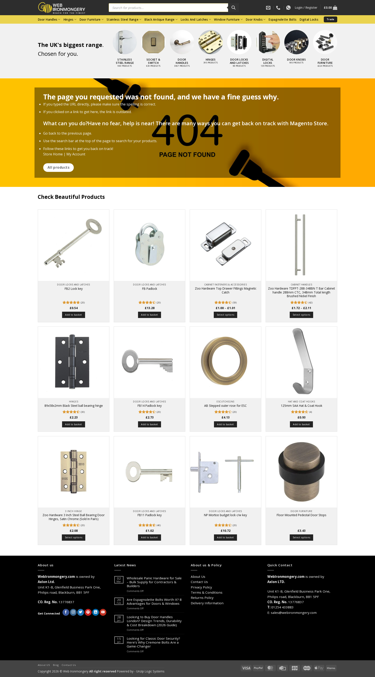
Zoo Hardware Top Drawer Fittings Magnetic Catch (225, 290)
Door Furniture (90, 19)
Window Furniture (227, 19)
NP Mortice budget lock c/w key (225, 515)
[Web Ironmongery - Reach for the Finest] (65, 8)
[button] (306, 8)
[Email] (268, 7)
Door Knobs (254, 19)
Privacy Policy (201, 587)
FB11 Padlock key (150, 515)
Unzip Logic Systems (150, 671)
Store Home (53, 154)
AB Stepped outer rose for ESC (225, 406)
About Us (198, 576)
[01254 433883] (278, 7)
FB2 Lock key (74, 289)
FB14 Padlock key (150, 406)
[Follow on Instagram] (73, 612)
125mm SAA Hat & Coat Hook (301, 406)
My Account (75, 154)
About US (44, 665)
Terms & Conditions (206, 592)
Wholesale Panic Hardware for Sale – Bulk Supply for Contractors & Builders (154, 582)
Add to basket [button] (73, 314)
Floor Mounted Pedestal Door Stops (301, 515)
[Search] (233, 7)
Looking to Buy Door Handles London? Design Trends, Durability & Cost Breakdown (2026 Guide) (154, 621)
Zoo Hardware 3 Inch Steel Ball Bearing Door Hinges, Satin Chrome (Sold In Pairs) (74, 517)
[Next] (342, 41)
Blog (56, 665)
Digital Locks (308, 19)
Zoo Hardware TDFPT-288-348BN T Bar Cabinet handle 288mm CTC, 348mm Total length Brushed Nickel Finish (301, 292)
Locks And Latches (194, 19)
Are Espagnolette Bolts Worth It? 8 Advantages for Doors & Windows (154, 601)
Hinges (68, 19)
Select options (225, 314)
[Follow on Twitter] (80, 612)
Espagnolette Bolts (282, 19)
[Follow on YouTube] (103, 612)
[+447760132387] (289, 7)
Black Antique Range (159, 19)
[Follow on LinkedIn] (95, 612)
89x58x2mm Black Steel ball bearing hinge (73, 406)
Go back (49, 133)
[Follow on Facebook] (65, 612)
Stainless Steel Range (122, 19)
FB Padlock (149, 289)
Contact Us (199, 582)
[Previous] (108, 41)
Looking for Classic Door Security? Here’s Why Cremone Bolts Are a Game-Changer (153, 642)
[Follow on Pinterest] (88, 612)
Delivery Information (207, 603)
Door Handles (47, 19)
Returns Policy (202, 597)
